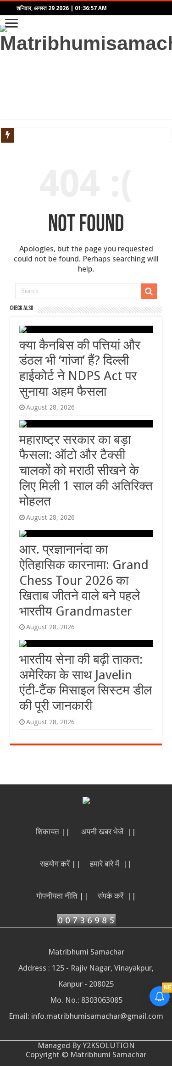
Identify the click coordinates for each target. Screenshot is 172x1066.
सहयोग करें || (60, 863)
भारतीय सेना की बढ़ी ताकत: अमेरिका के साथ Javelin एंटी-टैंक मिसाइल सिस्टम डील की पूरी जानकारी (85, 682)
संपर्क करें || (117, 895)
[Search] (149, 291)
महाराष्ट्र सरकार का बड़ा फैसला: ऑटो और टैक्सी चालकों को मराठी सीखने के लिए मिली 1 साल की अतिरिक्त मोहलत (86, 470)
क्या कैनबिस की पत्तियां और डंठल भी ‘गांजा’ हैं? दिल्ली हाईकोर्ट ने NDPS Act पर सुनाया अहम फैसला (79, 368)
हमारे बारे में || (111, 863)
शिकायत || (54, 831)
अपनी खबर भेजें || (108, 831)
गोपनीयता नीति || (62, 895)
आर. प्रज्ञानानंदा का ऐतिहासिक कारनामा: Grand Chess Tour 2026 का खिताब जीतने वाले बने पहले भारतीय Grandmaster (84, 580)
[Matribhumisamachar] (86, 38)
